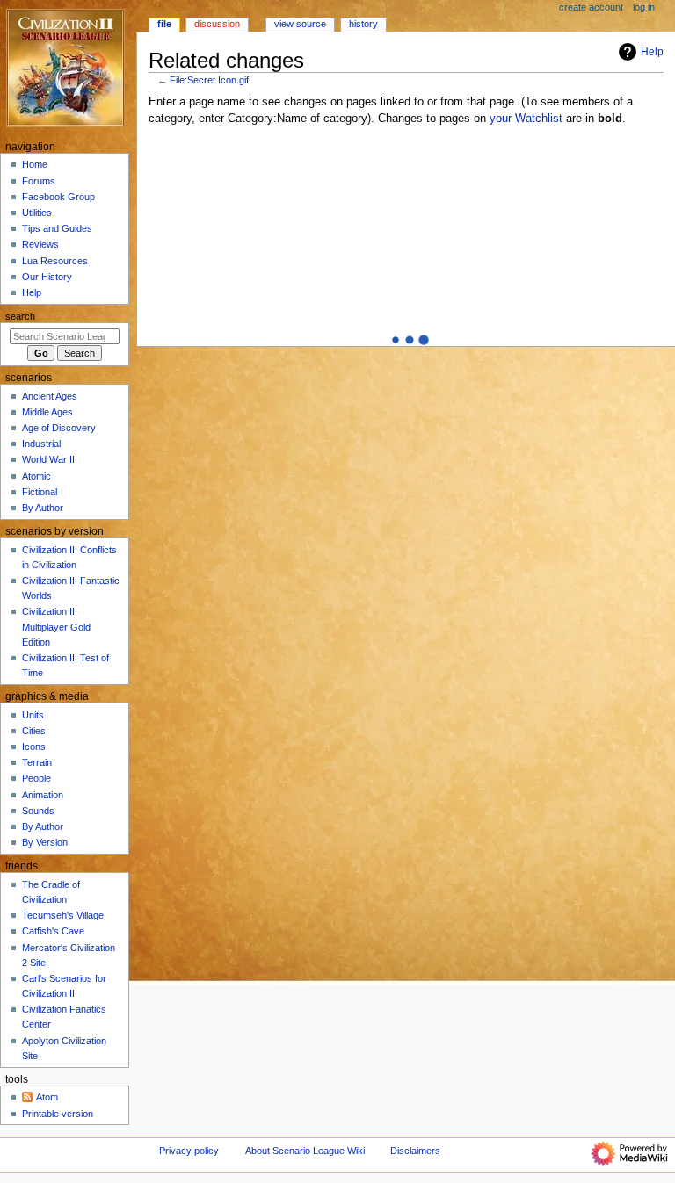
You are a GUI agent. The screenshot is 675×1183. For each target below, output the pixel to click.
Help (652, 52)
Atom (47, 1097)
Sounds (38, 810)
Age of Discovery (59, 427)
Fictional (39, 492)
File (164, 23)
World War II (48, 459)
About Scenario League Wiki (305, 1150)
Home (34, 164)
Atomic (36, 476)
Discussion (217, 23)
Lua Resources (55, 261)
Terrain (37, 762)
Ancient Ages (49, 396)
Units (33, 715)
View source (300, 23)
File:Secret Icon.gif (209, 80)
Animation (42, 795)
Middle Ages (47, 412)
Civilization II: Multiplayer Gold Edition (56, 626)
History (363, 23)
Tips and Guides (57, 228)
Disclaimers (415, 1150)
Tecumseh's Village (63, 915)
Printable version (57, 1113)
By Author (42, 507)
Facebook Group (58, 196)
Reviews (40, 244)
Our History (47, 276)
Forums (38, 181)
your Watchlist (526, 118)
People (36, 778)
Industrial (41, 443)
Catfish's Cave (53, 931)
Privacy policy (189, 1150)
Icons (34, 746)
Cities (34, 730)
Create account (591, 7)
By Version (45, 842)
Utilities (37, 212)
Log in (644, 7)
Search (20, 316)
